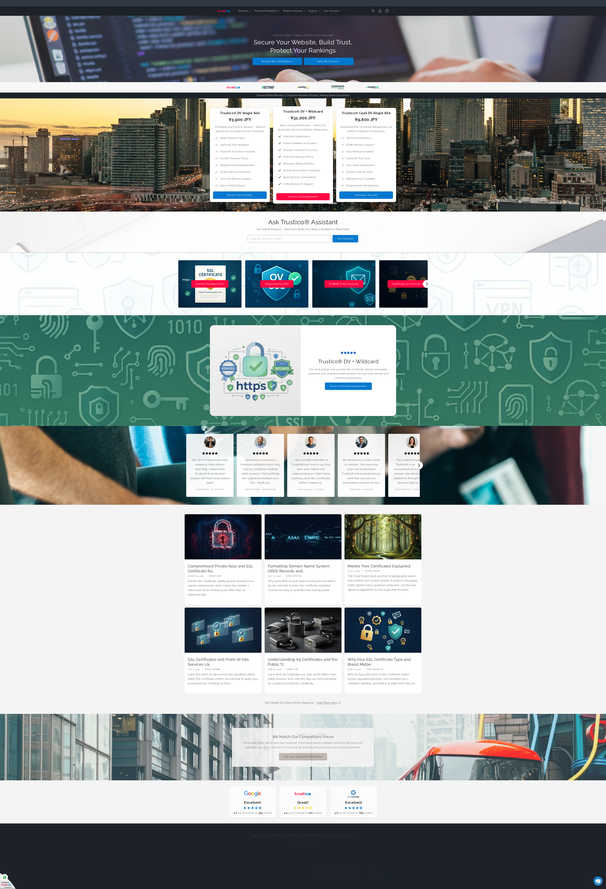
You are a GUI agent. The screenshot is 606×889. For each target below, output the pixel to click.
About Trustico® (292, 832)
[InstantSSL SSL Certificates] (372, 87)
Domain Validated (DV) (210, 284)
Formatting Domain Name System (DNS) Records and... (299, 568)
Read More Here (327, 702)
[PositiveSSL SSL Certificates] (303, 87)
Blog (337, 832)
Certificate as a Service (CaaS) (410, 284)
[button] (244, 11)
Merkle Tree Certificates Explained (379, 566)
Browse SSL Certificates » (277, 61)
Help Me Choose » (328, 61)
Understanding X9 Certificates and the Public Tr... (303, 662)
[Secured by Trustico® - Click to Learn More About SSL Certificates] (8, 881)
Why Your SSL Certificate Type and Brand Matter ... (379, 662)
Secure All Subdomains (303, 196)
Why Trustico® (271, 832)
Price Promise (312, 832)
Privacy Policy (256, 881)
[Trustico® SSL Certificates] (233, 87)
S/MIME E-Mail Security (344, 284)
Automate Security (366, 195)
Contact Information (296, 881)
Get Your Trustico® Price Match (303, 756)
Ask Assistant (345, 238)
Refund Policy (315, 881)
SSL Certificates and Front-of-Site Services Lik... (218, 662)
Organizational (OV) (277, 284)
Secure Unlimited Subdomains (348, 386)
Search (256, 832)
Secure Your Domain (239, 195)
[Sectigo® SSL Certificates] (268, 87)
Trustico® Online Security (235, 882)
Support (327, 832)
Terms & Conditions (275, 881)
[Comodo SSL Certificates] (338, 87)
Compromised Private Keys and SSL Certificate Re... (220, 568)
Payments (348, 832)
